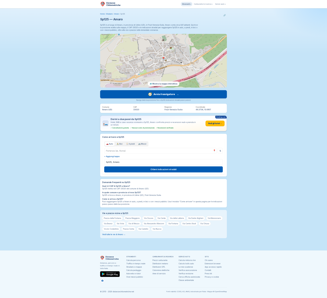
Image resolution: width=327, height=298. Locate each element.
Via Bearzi (108, 223)
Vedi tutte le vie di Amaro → (113, 234)
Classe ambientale (186, 280)
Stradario (109, 14)
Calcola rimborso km (187, 260)
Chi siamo (209, 260)
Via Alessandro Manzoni (154, 223)
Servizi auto (220, 4)
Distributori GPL (159, 267)
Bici (119, 144)
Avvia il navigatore (163, 94)
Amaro (116, 14)
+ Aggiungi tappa (112, 156)
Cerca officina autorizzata (189, 277)
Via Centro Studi (189, 223)
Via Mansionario (214, 218)
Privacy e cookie (212, 277)
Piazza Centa (128, 229)
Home (102, 14)
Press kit (208, 273)
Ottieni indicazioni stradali (163, 169)
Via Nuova (157, 229)
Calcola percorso (133, 260)
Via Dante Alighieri (195, 218)
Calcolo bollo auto (186, 263)
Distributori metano (160, 263)
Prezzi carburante (160, 260)
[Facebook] (102, 280)
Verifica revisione (186, 273)
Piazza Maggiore (132, 218)
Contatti (208, 270)
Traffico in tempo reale (135, 263)
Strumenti (186, 4)
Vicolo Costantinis (111, 229)
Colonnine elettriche (161, 270)
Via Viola (120, 223)
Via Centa (161, 218)
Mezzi (142, 144)
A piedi (130, 144)
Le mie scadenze (186, 267)
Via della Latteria (177, 218)
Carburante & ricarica (203, 4)
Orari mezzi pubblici (134, 277)
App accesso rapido (213, 267)
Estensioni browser (213, 263)
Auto (109, 144)
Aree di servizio (159, 273)
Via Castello (143, 229)
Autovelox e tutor (133, 273)
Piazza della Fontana (112, 218)
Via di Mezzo (133, 223)
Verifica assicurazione (188, 270)
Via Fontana (173, 223)
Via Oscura (148, 218)
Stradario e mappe (134, 267)
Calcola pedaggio (133, 270)
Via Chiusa (204, 223)
